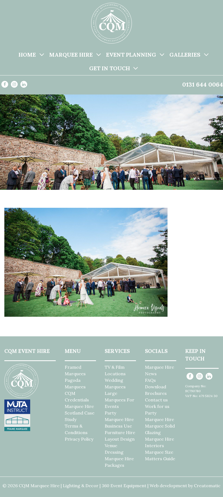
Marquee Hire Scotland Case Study (79, 413)
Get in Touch (109, 68)
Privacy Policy (79, 439)
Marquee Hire (71, 54)
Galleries (184, 54)
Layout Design (120, 439)
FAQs (150, 380)
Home (27, 54)
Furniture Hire (120, 432)
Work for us (157, 406)
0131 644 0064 (202, 84)
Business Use (118, 426)
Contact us (156, 400)
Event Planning (131, 54)
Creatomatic (207, 485)
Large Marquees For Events (119, 400)
